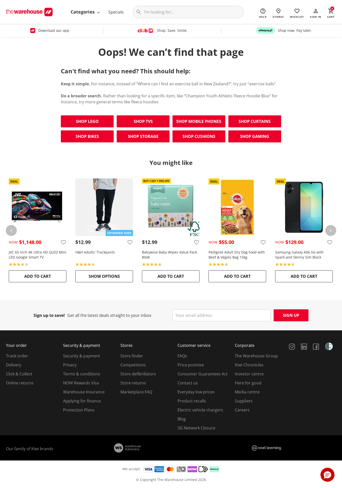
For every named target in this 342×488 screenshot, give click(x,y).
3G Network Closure (196, 428)
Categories (83, 12)
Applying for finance (82, 401)
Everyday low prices (196, 392)
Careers (242, 410)
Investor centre (249, 374)
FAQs (182, 356)
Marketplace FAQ (136, 392)
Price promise (191, 365)
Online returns (20, 383)
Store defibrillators (138, 374)
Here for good (248, 383)
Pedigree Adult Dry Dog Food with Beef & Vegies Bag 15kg (237, 255)
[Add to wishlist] (63, 242)
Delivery (13, 365)
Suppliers (244, 401)
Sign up (291, 315)
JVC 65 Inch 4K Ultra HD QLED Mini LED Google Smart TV (37, 255)
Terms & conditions (81, 374)
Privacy (70, 365)
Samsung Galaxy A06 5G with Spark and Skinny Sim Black (299, 255)
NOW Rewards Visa (81, 383)
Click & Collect (19, 374)
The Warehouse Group (256, 356)
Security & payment (81, 356)
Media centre (247, 392)
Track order (17, 356)
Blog (182, 419)
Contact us (188, 383)
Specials (116, 12)
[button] (315, 13)
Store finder (131, 356)
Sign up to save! (49, 315)
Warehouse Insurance (84, 392)
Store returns (133, 383)
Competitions (133, 365)
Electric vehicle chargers (200, 410)
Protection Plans (78, 410)
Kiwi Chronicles (249, 365)
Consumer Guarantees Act (203, 374)
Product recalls (192, 401)
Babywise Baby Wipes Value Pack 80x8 (169, 255)
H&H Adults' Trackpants (95, 252)
